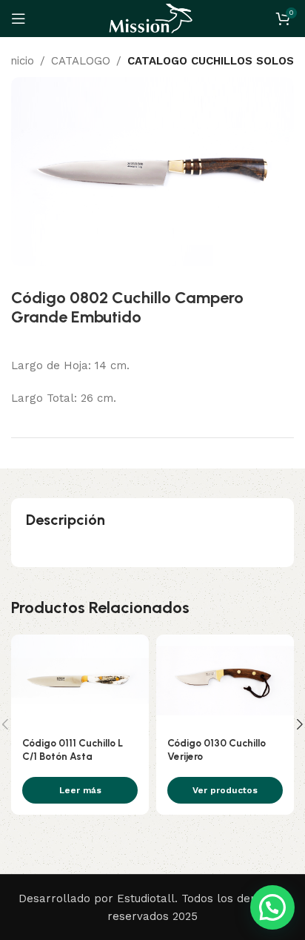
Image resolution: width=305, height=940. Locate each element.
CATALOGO (80, 60)
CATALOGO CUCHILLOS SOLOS (210, 60)
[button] (272, 907)
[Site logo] (152, 17)
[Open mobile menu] (18, 18)
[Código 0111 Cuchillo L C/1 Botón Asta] (80, 680)
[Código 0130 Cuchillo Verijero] (225, 680)
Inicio (20, 60)
